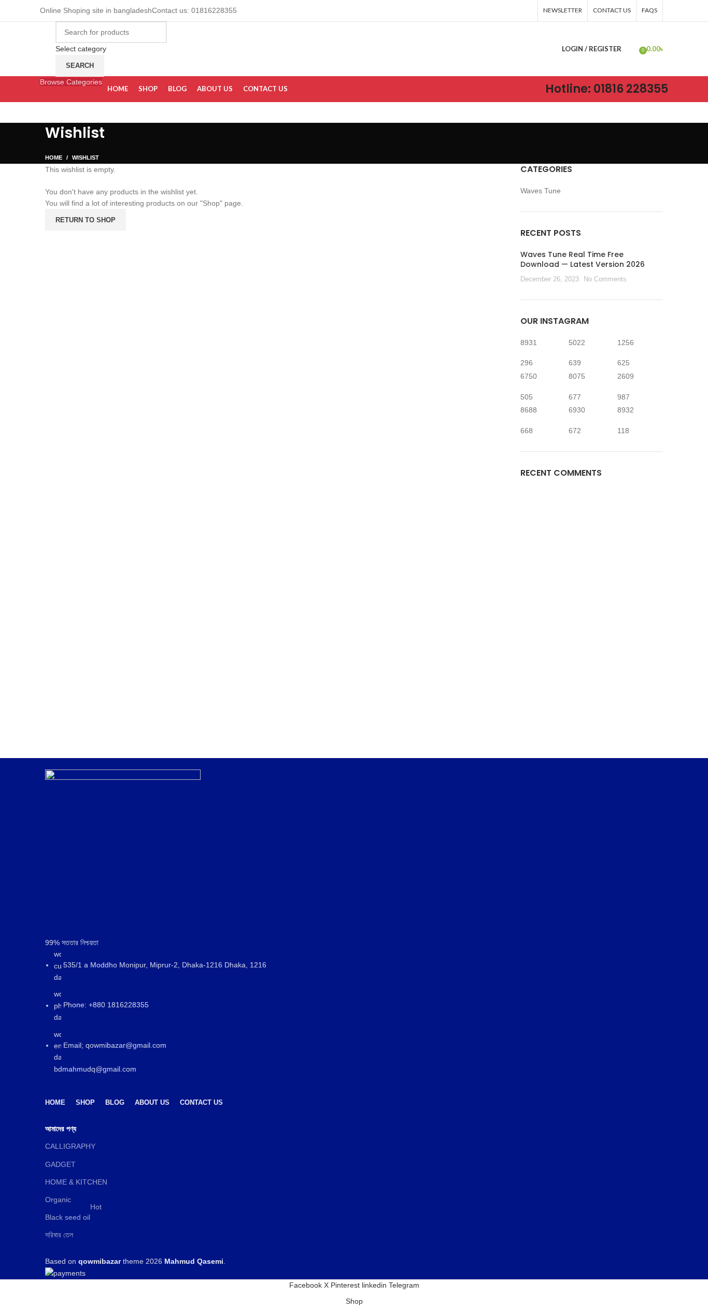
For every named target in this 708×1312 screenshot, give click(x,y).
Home (53, 157)
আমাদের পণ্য (60, 1128)
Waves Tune (540, 191)
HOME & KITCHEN (76, 1182)
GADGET (60, 1164)
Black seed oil (73, 1214)
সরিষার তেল (59, 1235)
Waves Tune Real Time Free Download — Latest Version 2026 (582, 259)
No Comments (605, 279)
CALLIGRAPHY (70, 1146)
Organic (58, 1199)
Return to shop (85, 220)
